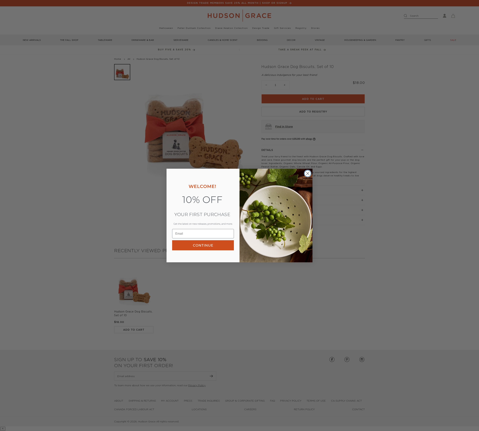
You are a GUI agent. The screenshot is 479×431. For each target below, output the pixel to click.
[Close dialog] (307, 173)
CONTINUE (203, 245)
